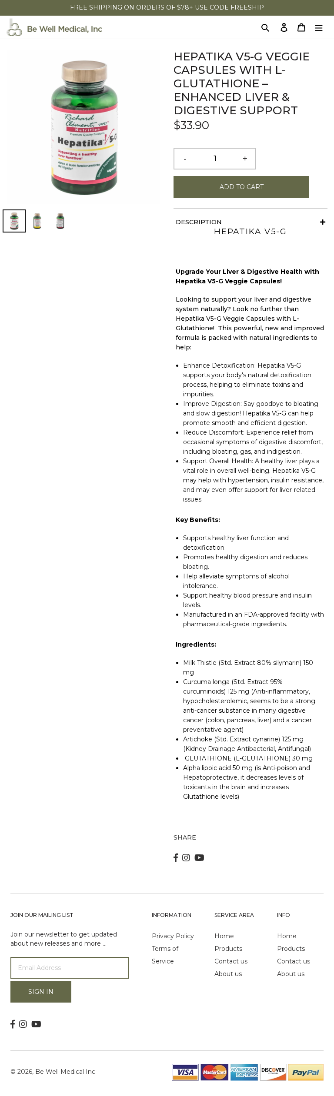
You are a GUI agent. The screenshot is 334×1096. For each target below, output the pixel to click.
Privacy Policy (173, 936)
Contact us (230, 961)
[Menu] (318, 27)
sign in (40, 992)
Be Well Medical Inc (65, 1072)
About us (228, 974)
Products (228, 949)
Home (224, 936)
